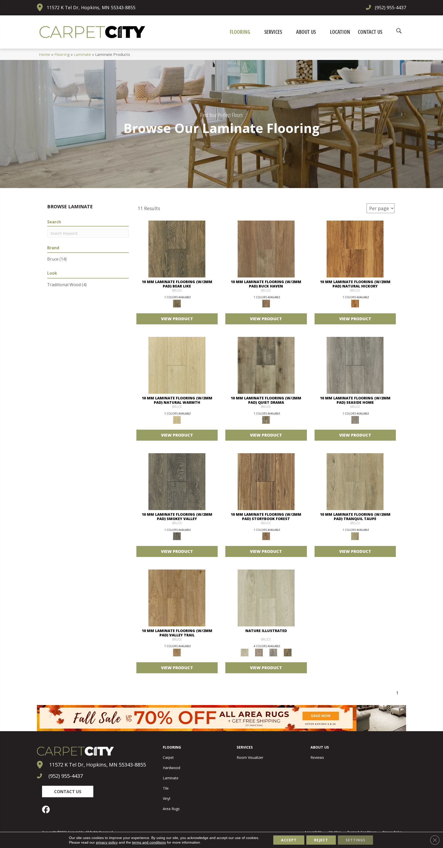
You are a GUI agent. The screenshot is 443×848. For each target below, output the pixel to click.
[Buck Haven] (266, 248)
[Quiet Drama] (266, 365)
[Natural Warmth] (176, 365)
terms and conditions (149, 842)
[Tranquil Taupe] (355, 481)
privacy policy (107, 842)
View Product (177, 319)
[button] (67, 791)
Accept (289, 839)
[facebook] (47, 809)
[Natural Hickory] (355, 248)
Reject (321, 839)
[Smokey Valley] (176, 481)
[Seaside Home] (355, 365)
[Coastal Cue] (273, 652)
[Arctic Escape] (266, 597)
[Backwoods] (287, 652)
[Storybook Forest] (266, 481)
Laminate (82, 54)
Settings (355, 839)
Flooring (62, 54)
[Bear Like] (176, 248)
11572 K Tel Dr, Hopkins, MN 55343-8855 (91, 7)
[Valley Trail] (176, 597)
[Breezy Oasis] (259, 652)
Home (44, 54)
